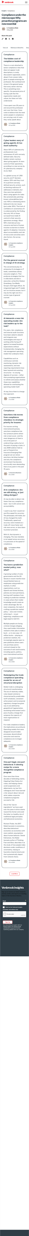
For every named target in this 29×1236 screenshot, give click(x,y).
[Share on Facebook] (13, 39)
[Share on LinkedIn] (6, 39)
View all (5, 48)
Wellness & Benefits (17, 48)
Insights (4, 11)
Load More (14, 874)
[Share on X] (9, 39)
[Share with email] (2, 39)
